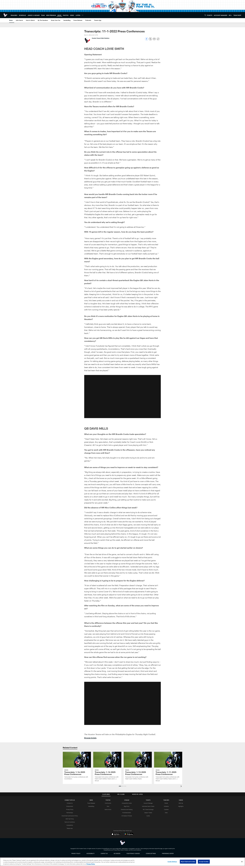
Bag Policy (126, 806)
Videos (181, 800)
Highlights (180, 806)
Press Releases (91, 803)
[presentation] (181, 786)
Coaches (166, 809)
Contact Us (70, 803)
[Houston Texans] (122, 843)
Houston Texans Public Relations (100, 38)
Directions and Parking (126, 809)
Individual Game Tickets (148, 806)
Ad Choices (117, 853)
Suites (148, 815)
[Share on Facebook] (146, 40)
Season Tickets (148, 812)
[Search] (205, 15)
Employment (69, 806)
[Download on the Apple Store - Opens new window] (115, 834)
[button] (122, 396)
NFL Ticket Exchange (148, 809)
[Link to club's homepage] (5, 15)
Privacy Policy (69, 809)
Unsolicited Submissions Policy (70, 815)
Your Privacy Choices (133, 853)
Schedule (166, 806)
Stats (166, 812)
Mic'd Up (181, 803)
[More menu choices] (82, 15)
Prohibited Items (126, 812)
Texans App (70, 828)
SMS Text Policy (70, 819)
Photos (108, 800)
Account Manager (148, 803)
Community (108, 803)
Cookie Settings (151, 853)
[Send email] (154, 40)
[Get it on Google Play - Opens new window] (129, 835)
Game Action (108, 809)
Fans (108, 806)
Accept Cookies (203, 861)
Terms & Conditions (70, 822)
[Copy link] (158, 39)
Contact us (104, 853)
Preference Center (168, 853)
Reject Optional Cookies (188, 861)
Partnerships (69, 812)
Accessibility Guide (127, 803)
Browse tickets (90, 738)
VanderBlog (91, 806)
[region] (122, 861)
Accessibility (70, 825)
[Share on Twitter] (150, 40)
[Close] (242, 861)
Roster (166, 803)
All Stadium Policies (127, 815)
